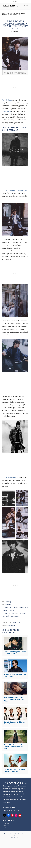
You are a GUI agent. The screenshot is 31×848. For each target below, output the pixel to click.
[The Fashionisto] (10, 5)
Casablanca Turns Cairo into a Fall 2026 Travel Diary (14, 770)
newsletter (15, 810)
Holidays (8, 604)
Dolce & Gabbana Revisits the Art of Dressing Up (14, 723)
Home (3, 13)
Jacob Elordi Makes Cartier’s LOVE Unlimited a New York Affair (14, 699)
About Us (6, 825)
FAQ (4, 827)
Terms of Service (22, 833)
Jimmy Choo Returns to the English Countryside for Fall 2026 (14, 746)
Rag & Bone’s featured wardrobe (14, 190)
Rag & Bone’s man (9, 477)
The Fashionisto (14, 31)
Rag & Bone (7, 100)
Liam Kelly (6, 111)
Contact (6, 823)
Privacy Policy (13, 833)
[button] (30, 2)
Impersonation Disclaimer (15, 835)
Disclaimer (6, 833)
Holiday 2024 (15, 18)
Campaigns (9, 13)
